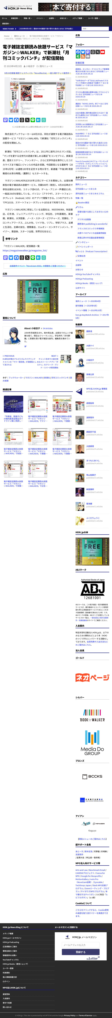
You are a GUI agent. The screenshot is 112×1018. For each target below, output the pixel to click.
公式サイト (80, 287)
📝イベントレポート (84, 246)
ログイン (6, 981)
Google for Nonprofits (91, 876)
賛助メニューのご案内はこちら (92, 839)
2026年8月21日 (82, 88)
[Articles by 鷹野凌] (80, 336)
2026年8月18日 (82, 120)
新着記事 (14, 18)
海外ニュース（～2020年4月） (89, 301)
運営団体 (5, 23)
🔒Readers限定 (82, 202)
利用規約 (6, 972)
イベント (39, 18)
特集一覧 (27, 18)
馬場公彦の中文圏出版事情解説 (90, 237)
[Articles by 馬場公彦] (80, 380)
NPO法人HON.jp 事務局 (96, 388)
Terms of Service (85, 1015)
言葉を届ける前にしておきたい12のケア (92, 213)
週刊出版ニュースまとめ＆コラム (90, 193)
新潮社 (47, 377)
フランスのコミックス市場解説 (90, 228)
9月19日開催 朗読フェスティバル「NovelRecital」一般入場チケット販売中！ (37, 73)
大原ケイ (90, 345)
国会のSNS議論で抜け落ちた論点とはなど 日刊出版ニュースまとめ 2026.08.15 (91, 143)
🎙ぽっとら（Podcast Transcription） (92, 251)
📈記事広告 (81, 255)
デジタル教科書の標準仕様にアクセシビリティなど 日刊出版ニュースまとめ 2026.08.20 (92, 94)
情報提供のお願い (10, 955)
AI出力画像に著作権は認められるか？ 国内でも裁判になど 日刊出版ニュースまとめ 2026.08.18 (92, 115)
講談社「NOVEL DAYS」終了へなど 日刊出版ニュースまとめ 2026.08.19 (92, 104)
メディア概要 (77, 18)
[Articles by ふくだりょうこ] (80, 523)
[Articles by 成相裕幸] (80, 408)
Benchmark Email (97, 870)
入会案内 (6, 998)
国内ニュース (46, 66)
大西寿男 (90, 446)
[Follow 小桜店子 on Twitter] (25, 346)
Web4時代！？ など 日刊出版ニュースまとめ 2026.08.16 (92, 134)
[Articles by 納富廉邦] (80, 494)
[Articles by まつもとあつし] (80, 466)
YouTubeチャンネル (11, 959)
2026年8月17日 (82, 130)
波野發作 (90, 417)
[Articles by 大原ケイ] (80, 351)
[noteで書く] (43, 120)
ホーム (4, 18)
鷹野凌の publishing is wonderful (91, 223)
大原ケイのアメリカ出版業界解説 (91, 233)
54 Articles (48, 328)
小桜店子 (30, 66)
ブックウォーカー (16, 377)
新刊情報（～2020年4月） (87, 305)
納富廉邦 (90, 489)
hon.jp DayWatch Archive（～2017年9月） (92, 316)
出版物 (51, 18)
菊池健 (89, 503)
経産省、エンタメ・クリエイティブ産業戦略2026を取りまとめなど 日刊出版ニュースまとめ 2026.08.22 (92, 71)
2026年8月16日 (82, 139)
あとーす (79, 851)
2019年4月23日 (14, 66)
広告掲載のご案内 (10, 946)
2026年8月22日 (82, 77)
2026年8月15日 (82, 148)
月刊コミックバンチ (60, 377)
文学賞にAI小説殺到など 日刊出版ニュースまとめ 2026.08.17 (92, 125)
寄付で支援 (7, 1002)
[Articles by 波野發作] (80, 423)
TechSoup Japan (83, 885)
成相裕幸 (90, 403)
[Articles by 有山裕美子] (80, 480)
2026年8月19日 (82, 109)
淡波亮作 (79, 854)
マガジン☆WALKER (34, 377)
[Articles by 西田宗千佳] (80, 437)
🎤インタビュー (82, 242)
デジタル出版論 (83, 219)
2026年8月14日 (82, 157)
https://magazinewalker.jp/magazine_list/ (25, 250)
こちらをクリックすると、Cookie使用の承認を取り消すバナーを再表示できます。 (92, 913)
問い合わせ (7, 1007)
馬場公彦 (90, 374)
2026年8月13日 (82, 171)
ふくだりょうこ (93, 518)
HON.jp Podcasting (84, 278)
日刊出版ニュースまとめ (86, 188)
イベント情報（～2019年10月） (89, 310)
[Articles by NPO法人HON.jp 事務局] (80, 394)
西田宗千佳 (91, 431)
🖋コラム (79, 207)
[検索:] (95, 28)
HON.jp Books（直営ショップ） (90, 283)
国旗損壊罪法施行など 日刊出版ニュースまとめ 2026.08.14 (92, 153)
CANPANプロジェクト (85, 873)
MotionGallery (82, 879)
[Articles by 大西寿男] (80, 451)
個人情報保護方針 (10, 977)
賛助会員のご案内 (10, 951)
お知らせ (63, 18)
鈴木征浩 (88, 851)
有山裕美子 (91, 474)
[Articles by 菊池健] (80, 509)
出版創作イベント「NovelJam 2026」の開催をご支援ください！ (38, 265)
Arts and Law (82, 870)
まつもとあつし (93, 460)
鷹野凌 (89, 331)
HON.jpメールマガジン (12, 938)
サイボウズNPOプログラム (92, 891)
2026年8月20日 (82, 100)
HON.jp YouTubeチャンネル (88, 274)
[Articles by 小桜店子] (80, 365)
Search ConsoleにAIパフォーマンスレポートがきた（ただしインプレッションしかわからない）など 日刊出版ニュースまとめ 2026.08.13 (92, 165)
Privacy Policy (69, 1015)
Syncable (98, 882)
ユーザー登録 (93, 18)
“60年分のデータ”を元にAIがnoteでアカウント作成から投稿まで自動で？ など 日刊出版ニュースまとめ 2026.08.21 (92, 82)
